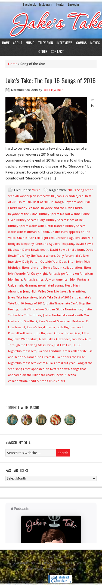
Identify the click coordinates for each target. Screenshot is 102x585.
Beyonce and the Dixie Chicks (61, 208)
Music (30, 42)
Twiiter (60, 4)
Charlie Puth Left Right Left (35, 238)
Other (42, 51)
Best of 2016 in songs (48, 202)
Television (45, 42)
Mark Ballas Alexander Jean (58, 339)
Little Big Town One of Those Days (57, 333)
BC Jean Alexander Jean (67, 196)
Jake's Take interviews (22, 297)
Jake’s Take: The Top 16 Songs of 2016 (50, 80)
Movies (95, 42)
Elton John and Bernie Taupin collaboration (51, 267)
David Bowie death (35, 250)
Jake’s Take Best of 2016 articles (60, 297)
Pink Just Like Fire (59, 345)
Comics (81, 42)
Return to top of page (53, 557)
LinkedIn (73, 4)
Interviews (65, 42)
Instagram (45, 4)
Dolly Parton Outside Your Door (44, 261)
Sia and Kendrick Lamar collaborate (62, 351)
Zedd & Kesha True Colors (47, 381)
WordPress (55, 569)
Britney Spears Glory (30, 220)
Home (6, 42)
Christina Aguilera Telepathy (54, 244)
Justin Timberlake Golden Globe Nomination (51, 309)
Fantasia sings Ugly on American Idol (50, 279)
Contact (57, 51)
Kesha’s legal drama (41, 327)
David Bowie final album (67, 250)
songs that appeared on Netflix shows (42, 369)
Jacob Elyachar (53, 90)
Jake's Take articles (72, 291)
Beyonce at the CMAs (23, 214)
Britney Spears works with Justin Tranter (36, 226)
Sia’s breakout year (62, 363)
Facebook (29, 4)
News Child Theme (56, 563)
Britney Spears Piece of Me (64, 220)
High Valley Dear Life (45, 291)
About (17, 42)
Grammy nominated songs (44, 285)
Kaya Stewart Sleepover (55, 321)
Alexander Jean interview (32, 196)
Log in (71, 569)
